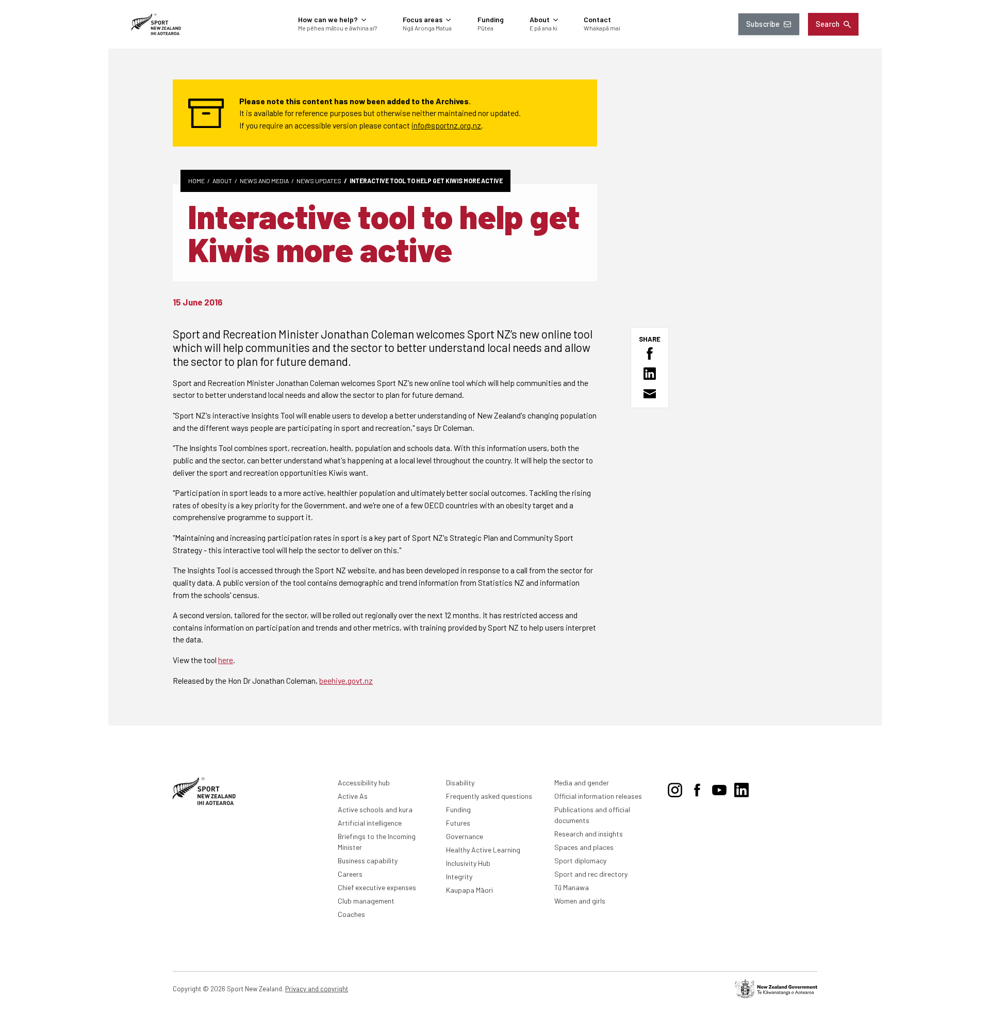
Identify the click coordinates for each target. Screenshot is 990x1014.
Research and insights (588, 833)
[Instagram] (675, 788)
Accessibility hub (364, 782)
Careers (350, 874)
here (225, 660)
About (222, 180)
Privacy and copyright (316, 989)
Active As (353, 796)
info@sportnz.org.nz (446, 125)
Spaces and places (584, 847)
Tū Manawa (571, 887)
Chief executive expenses (377, 887)
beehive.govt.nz (346, 680)
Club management (366, 900)
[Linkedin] (741, 788)
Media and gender (581, 782)
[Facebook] (697, 788)
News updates (318, 180)
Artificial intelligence (370, 822)
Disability (460, 782)
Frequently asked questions (489, 796)
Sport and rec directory (591, 874)
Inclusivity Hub (468, 863)
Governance (464, 836)
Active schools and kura (375, 809)
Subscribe (763, 24)
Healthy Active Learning (483, 849)
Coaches (351, 914)
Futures (458, 822)
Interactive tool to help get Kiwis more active (426, 180)
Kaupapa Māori (469, 890)
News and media (264, 180)
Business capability (368, 860)
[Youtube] (719, 788)
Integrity (459, 876)
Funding (458, 809)
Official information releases (598, 796)
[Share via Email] (650, 394)
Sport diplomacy (580, 860)
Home (196, 180)
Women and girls (579, 900)
